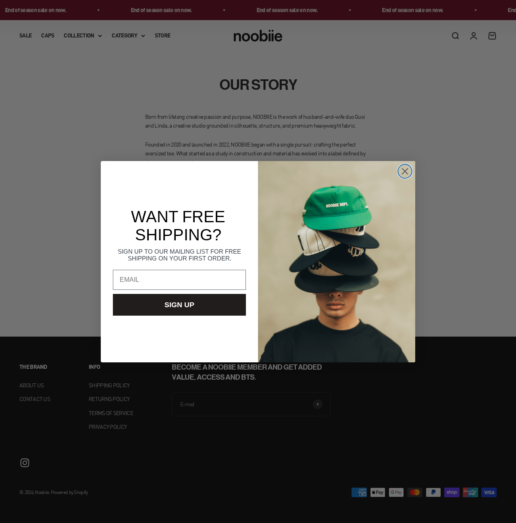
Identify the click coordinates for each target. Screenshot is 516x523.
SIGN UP (179, 305)
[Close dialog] (405, 171)
